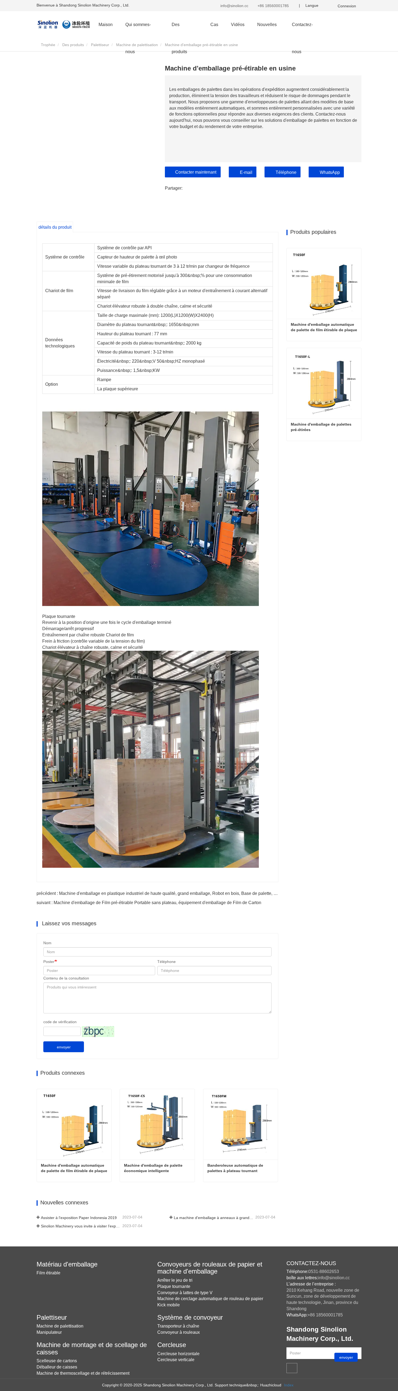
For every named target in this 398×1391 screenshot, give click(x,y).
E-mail (246, 172)
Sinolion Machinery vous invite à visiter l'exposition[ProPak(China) (81, 1226)
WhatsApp (330, 172)
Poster (48, 961)
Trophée (47, 45)
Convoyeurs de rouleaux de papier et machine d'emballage (209, 1268)
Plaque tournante (173, 1286)
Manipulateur (49, 1332)
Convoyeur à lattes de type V (185, 1292)
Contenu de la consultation (66, 978)
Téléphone (286, 172)
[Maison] (64, 24)
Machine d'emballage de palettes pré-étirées (322, 427)
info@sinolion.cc (233, 6)
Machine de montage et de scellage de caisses (92, 1348)
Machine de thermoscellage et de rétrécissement (83, 1373)
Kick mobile (168, 1305)
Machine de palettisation (137, 45)
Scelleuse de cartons (57, 1360)
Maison (106, 24)
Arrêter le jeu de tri (175, 1280)
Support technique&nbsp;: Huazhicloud (248, 1385)
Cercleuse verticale (175, 1359)
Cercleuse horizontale (178, 1353)
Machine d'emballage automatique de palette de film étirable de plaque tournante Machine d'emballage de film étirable (74, 1168)
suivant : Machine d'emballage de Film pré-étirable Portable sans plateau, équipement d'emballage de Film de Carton (149, 902)
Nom (47, 943)
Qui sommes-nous (138, 30)
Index (288, 1385)
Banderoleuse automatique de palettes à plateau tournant (235, 1168)
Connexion (347, 6)
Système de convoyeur (190, 1317)
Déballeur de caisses (57, 1367)
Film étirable (48, 1273)
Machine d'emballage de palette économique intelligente (154, 1168)
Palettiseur (100, 45)
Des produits (73, 45)
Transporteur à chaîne (178, 1326)
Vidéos (237, 24)
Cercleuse (171, 1344)
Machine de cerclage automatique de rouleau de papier (210, 1298)
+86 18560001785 (272, 6)
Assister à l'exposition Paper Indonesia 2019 (79, 1217)
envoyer (64, 1047)
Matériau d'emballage (67, 1264)
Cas (214, 24)
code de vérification (60, 1022)
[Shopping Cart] (330, 5)
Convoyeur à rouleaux (178, 1332)
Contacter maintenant (195, 172)
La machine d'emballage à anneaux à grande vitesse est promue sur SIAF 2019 (214, 1217)
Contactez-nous (302, 30)
